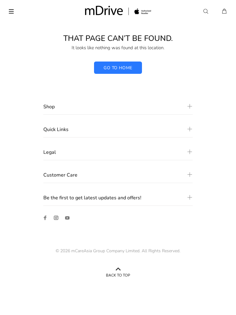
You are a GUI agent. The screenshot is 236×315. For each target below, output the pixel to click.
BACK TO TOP (118, 275)
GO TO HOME (118, 68)
